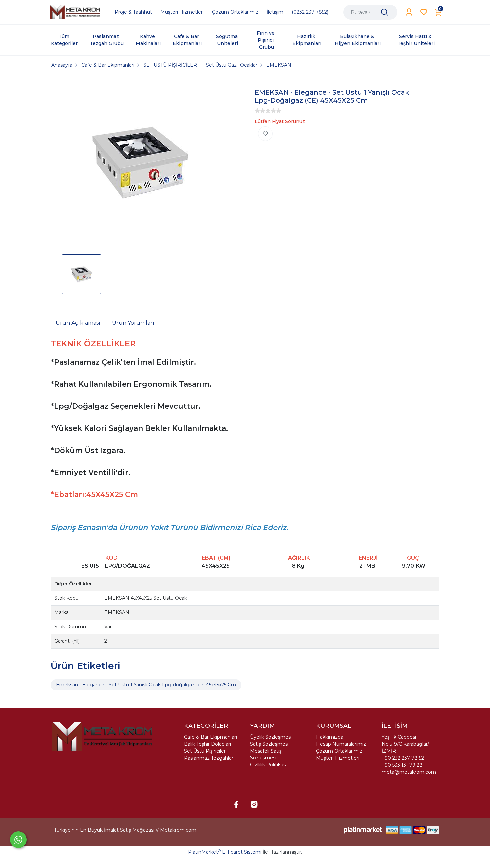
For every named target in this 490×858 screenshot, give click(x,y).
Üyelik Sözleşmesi (271, 737)
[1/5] (257, 110)
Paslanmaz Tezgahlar (208, 758)
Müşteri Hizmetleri (337, 758)
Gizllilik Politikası (268, 765)
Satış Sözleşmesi (269, 744)
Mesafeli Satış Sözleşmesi (266, 754)
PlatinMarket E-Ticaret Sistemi (224, 852)
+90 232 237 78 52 (403, 758)
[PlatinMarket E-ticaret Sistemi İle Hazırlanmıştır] (363, 829)
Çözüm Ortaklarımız (339, 751)
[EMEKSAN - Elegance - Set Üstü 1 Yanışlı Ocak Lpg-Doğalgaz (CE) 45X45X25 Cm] (140, 163)
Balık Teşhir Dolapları (207, 744)
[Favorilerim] (424, 12)
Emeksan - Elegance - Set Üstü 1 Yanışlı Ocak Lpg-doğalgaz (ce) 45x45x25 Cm (146, 685)
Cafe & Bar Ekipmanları (210, 737)
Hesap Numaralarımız (341, 744)
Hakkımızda (329, 737)
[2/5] (260, 110)
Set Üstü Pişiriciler (205, 751)
